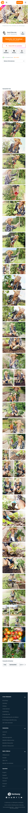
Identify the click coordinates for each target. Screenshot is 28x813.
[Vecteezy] (2, 2)
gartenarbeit (13, 759)
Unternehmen (6, 803)
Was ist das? (16, 57)
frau (5, 759)
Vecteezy (4, 798)
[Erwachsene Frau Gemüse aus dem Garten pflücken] (13, 339)
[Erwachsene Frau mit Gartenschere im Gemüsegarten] (13, 308)
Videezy (4, 800)
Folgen (22, 34)
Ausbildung (5, 806)
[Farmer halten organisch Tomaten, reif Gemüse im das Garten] (13, 729)
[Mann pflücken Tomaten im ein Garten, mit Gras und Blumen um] (13, 745)
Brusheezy (5, 795)
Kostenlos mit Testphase (14, 39)
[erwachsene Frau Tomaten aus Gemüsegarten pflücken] (13, 97)
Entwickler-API (6, 809)
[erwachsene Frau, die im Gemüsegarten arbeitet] (13, 654)
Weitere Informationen (9, 60)
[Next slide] (21, 759)
